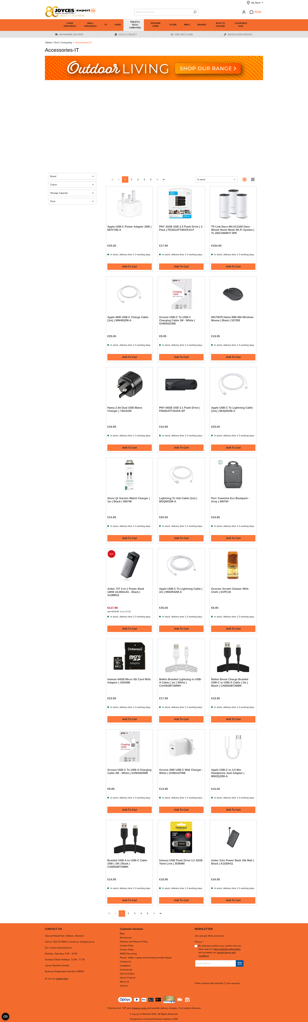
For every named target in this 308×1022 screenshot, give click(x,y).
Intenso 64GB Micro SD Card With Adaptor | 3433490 (129, 681)
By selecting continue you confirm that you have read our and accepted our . (219, 950)
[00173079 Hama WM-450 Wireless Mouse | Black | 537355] (233, 294)
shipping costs (139, 1008)
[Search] (195, 12)
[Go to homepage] (69, 11)
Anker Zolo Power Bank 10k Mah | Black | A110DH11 (232, 862)
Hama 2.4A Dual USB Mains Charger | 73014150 (124, 409)
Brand (53, 176)
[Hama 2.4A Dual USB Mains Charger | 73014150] (129, 385)
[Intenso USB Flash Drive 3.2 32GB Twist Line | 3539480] (181, 837)
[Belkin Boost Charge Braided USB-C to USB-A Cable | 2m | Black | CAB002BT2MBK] (233, 656)
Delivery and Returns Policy (134, 941)
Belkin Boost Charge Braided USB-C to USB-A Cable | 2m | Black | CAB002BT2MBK (229, 682)
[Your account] (244, 12)
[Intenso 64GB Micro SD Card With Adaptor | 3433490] (129, 656)
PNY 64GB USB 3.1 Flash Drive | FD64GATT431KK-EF (179, 409)
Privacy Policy (127, 949)
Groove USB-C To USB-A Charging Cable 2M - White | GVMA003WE (129, 771)
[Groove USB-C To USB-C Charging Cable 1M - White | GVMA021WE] (181, 294)
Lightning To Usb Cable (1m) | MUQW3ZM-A (178, 500)
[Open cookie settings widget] (5, 1016)
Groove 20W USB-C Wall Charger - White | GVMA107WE (181, 771)
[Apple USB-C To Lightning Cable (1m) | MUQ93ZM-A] (233, 385)
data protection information (227, 949)
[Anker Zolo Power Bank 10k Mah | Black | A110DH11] (233, 837)
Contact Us (125, 961)
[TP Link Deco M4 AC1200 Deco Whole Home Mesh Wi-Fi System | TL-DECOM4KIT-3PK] (233, 203)
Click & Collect (127, 973)
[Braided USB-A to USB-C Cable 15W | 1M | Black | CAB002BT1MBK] (129, 837)
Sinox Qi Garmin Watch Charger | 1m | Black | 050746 (128, 500)
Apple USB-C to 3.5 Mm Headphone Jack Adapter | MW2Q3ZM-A (227, 773)
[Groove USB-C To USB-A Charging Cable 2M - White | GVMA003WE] (129, 747)
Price (52, 201)
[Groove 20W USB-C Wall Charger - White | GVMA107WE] (181, 747)
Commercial (126, 969)
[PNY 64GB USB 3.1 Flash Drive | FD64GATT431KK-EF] (181, 385)
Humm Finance (127, 977)
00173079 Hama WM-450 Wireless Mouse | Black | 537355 (232, 319)
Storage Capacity (59, 193)
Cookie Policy (126, 945)
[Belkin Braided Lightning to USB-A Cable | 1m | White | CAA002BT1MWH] (181, 656)
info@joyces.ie (87, 941)
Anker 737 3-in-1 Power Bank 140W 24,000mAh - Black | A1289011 (125, 592)
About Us (124, 981)
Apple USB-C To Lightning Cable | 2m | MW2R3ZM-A (180, 590)
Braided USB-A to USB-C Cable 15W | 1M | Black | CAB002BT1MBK (127, 863)
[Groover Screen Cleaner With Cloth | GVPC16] (233, 566)
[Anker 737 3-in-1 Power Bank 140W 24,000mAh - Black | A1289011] (129, 566)
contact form (62, 978)
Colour (53, 184)
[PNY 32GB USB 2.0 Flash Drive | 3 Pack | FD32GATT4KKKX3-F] (181, 203)
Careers (124, 985)
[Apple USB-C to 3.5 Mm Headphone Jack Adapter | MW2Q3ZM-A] (233, 747)
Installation (125, 965)
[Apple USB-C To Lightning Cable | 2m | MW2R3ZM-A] (181, 566)
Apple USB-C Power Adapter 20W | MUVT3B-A (129, 228)
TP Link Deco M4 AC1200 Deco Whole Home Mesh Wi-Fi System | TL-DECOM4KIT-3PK (232, 230)
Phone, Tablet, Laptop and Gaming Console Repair (146, 957)
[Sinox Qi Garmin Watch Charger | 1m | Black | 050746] (129, 475)
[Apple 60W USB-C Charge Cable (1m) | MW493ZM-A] (129, 294)
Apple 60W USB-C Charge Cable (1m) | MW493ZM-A (127, 319)
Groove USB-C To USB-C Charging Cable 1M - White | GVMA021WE (177, 320)
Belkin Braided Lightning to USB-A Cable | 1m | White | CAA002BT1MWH (180, 682)
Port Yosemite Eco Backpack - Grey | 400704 (230, 500)
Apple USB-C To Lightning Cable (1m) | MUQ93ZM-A (232, 409)
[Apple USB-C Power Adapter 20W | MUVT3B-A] (129, 203)
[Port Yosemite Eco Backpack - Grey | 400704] (233, 475)
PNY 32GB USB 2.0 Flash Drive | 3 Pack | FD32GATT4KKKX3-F (180, 228)
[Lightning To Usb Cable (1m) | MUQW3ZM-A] (181, 475)
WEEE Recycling (128, 953)
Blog (122, 933)
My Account (126, 937)
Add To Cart (129, 266)
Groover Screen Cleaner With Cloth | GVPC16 (229, 590)
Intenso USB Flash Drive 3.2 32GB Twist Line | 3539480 (180, 862)
